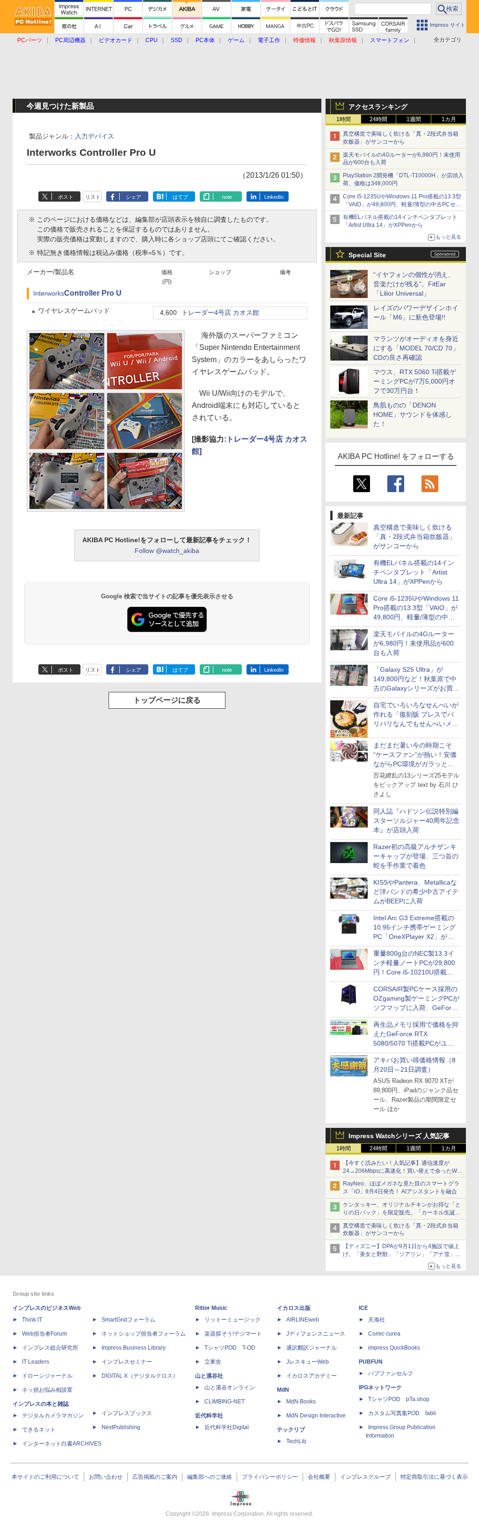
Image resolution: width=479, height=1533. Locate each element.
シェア (133, 197)
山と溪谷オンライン (229, 1387)
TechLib (296, 1441)
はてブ (180, 197)
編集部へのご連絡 (209, 1477)
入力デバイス (94, 136)
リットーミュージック (232, 1319)
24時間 (378, 119)
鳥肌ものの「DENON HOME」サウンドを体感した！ (412, 414)
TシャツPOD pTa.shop (398, 1399)
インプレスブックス (127, 1413)
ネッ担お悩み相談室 (47, 1390)
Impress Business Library (134, 1347)
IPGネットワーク (380, 1387)
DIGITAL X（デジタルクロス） (140, 1376)
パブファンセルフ (390, 1373)
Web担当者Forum (44, 1333)
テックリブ (291, 1429)
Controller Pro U (93, 293)
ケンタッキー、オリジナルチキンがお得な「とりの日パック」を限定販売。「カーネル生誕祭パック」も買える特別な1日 (402, 1212)
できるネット (39, 1429)
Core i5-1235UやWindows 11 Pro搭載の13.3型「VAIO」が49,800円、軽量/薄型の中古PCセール (402, 204)
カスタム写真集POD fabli (402, 1413)
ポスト (65, 197)
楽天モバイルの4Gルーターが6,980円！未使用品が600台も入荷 (413, 643)
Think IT (32, 1319)
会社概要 (319, 1477)
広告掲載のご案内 (154, 1477)
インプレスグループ (365, 1477)
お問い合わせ (106, 1477)
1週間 (413, 119)
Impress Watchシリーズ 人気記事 (399, 1136)
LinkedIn (273, 197)
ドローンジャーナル (47, 1376)
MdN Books (301, 1401)
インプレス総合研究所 (50, 1347)
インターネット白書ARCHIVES (62, 1443)
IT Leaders (35, 1362)
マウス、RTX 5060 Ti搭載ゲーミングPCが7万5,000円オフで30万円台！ (414, 381)
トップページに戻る (167, 700)
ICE (363, 1308)
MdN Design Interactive (316, 1415)
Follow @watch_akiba (167, 550)
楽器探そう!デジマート (233, 1333)
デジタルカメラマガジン (53, 1415)
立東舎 (212, 1362)
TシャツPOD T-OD (229, 1347)
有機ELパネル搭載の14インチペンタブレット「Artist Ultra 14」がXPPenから (413, 572)
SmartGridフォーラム (128, 1319)
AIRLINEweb (302, 1319)
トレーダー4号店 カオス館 (220, 312)
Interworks (48, 293)
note (227, 197)
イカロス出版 (294, 1308)
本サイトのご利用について (45, 1477)
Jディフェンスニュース (315, 1333)
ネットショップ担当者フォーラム (144, 1333)
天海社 (376, 1319)
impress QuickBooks (394, 1347)
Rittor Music (211, 1308)
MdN (283, 1390)
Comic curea (384, 1333)
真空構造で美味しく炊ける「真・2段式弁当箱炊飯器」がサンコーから (414, 536)
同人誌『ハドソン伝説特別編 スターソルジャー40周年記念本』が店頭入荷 (416, 820)
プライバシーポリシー (270, 1477)
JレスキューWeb (307, 1362)
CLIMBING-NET (224, 1401)
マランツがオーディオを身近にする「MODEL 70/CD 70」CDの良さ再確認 (416, 348)
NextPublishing (121, 1427)
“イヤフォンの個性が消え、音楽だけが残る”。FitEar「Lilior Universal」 (413, 284)
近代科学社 (209, 1415)
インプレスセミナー (127, 1362)
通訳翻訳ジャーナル (311, 1347)
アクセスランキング (377, 106)
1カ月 (449, 119)
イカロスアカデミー (311, 1376)
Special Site (367, 255)
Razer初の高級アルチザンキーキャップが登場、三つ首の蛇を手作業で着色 (415, 856)
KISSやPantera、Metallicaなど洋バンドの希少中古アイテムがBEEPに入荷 (415, 892)
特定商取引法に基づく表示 (434, 1477)
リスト (93, 197)
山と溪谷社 (209, 1376)
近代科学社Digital (226, 1427)
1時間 (343, 119)
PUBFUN (371, 1362)
